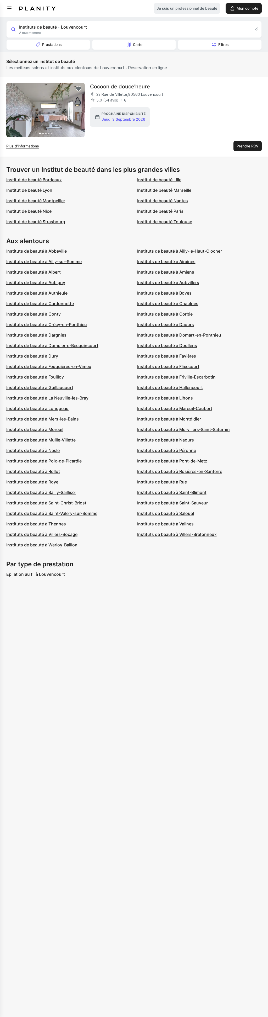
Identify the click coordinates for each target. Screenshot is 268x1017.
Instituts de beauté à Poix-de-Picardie (44, 461)
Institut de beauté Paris (160, 211)
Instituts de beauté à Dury (32, 356)
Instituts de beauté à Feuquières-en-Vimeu (48, 366)
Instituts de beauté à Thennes (36, 523)
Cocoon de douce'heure (120, 86)
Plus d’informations (22, 146)
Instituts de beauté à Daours (165, 324)
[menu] (9, 8)
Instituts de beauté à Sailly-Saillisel (41, 492)
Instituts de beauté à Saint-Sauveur (172, 502)
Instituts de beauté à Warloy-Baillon (41, 544)
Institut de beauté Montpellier (35, 200)
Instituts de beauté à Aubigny (35, 282)
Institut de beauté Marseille (164, 190)
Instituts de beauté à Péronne (166, 450)
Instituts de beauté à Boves (164, 293)
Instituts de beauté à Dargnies (36, 335)
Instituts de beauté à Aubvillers (168, 282)
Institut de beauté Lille (159, 179)
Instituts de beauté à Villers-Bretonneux (177, 534)
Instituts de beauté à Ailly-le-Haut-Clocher (179, 251)
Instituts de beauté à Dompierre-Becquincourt (52, 345)
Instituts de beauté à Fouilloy (35, 377)
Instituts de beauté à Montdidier (169, 419)
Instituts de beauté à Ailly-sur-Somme (44, 261)
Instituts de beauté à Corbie (165, 314)
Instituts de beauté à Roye (32, 481)
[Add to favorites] (78, 89)
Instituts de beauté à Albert (33, 272)
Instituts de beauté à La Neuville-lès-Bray (47, 398)
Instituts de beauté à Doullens (167, 345)
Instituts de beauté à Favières (166, 356)
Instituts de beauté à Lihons (165, 398)
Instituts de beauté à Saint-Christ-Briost (46, 502)
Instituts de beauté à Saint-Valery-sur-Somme (51, 513)
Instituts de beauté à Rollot (33, 471)
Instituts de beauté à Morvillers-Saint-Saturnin (183, 429)
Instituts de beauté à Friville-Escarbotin (176, 377)
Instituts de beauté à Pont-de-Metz (172, 461)
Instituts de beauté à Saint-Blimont (171, 492)
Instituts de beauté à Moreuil (34, 429)
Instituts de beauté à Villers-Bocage (41, 534)
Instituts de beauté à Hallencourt (170, 387)
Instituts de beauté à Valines (165, 523)
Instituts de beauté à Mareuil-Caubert (174, 408)
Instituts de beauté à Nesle (33, 450)
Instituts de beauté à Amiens (165, 272)
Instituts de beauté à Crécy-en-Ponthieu (46, 324)
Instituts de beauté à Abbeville (36, 251)
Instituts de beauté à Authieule (37, 293)
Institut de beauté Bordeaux (34, 179)
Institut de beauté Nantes (162, 200)
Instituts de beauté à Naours (165, 440)
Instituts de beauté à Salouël (165, 513)
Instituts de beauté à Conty (33, 314)
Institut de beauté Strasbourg (35, 221)
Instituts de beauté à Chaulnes (167, 303)
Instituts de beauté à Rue (162, 481)
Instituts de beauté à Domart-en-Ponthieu (179, 335)
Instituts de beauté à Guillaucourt (39, 387)
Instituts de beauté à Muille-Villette (41, 440)
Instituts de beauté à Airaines (166, 261)
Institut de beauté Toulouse (164, 221)
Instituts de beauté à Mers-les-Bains (42, 419)
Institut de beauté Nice (29, 211)
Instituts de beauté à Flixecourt (168, 366)
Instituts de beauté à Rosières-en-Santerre (179, 471)
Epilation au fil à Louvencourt (35, 574)
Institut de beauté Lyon (29, 190)
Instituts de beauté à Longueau (37, 408)
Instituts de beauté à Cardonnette (40, 303)
